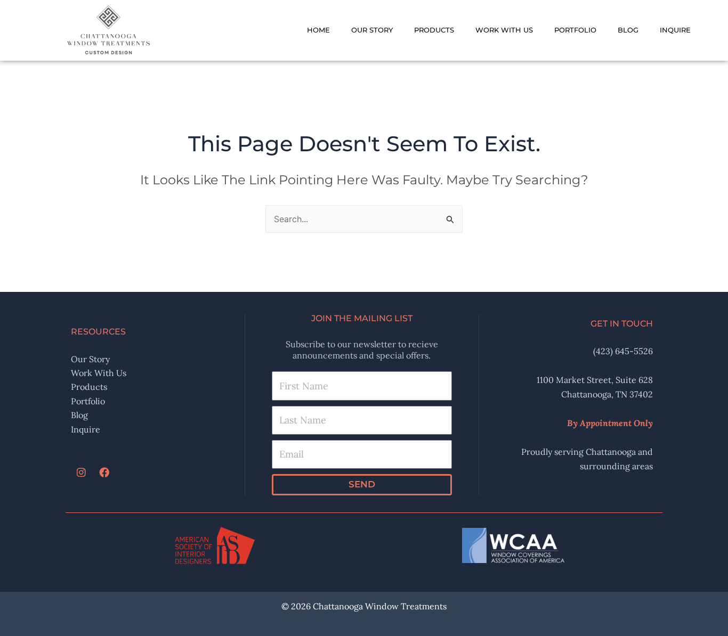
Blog (628, 30)
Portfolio (575, 30)
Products (434, 30)
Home (318, 30)
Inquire (675, 30)
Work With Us (504, 30)
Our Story (372, 30)
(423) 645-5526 (623, 351)
